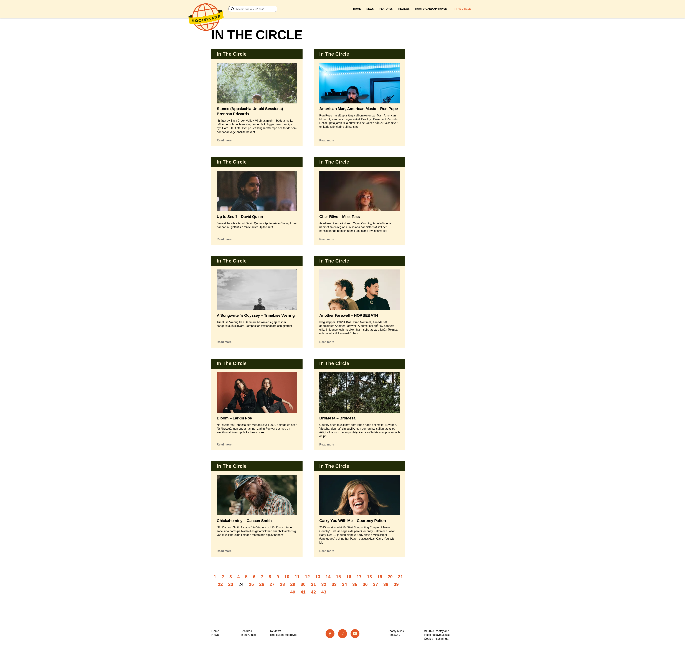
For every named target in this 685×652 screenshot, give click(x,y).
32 (323, 584)
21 (400, 576)
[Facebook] (330, 633)
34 (344, 584)
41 (303, 591)
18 (369, 576)
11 (297, 576)
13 (317, 576)
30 (303, 584)
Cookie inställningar (436, 638)
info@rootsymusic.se (437, 634)
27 (272, 584)
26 (261, 584)
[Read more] (257, 97)
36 (365, 584)
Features (386, 8)
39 (396, 584)
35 (354, 584)
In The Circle (462, 8)
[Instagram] (342, 633)
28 (282, 584)
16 (348, 576)
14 (328, 576)
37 (375, 584)
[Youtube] (355, 633)
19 (379, 576)
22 (220, 584)
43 (323, 591)
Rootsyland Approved (431, 8)
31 (313, 584)
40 (292, 591)
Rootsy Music (396, 631)
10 (286, 576)
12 (307, 576)
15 (338, 576)
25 (251, 584)
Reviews (404, 8)
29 (292, 584)
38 (385, 584)
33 (334, 584)
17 (359, 576)
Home (357, 8)
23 (230, 584)
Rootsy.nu (393, 634)
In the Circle (248, 634)
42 (313, 591)
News (370, 8)
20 (390, 576)
